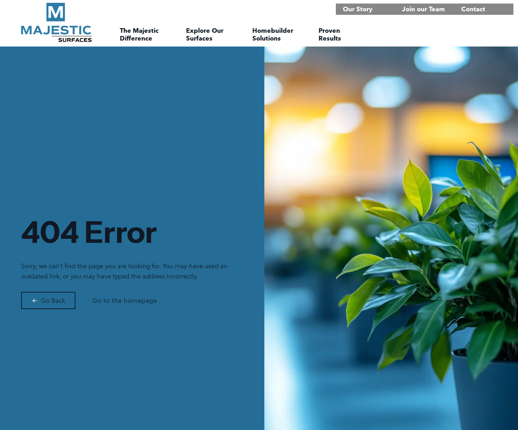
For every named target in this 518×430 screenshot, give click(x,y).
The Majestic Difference (139, 34)
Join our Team (423, 9)
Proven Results (330, 34)
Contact (473, 9)
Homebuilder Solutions (272, 34)
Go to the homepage (124, 300)
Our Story (357, 9)
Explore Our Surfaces (204, 34)
